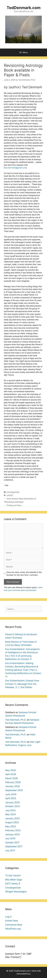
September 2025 (14, 790)
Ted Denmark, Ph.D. (15, 719)
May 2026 (10, 770)
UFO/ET (10, 495)
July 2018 (10, 838)
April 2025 (10, 798)
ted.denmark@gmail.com (15, 168)
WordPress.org (13, 928)
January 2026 (12, 786)
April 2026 (10, 774)
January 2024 (12, 818)
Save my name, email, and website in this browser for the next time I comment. (24, 573)
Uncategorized (13, 492)
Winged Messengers (16, 891)
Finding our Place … (15, 505)
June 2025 (10, 794)
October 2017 (12, 842)
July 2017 (10, 850)
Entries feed (11, 920)
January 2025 (12, 802)
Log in (8, 916)
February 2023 (13, 830)
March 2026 (11, 778)
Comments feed (13, 924)
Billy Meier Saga (13, 879)
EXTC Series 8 (12, 883)
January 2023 (12, 834)
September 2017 (14, 846)
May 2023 (10, 826)
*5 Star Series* (13, 875)
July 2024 (10, 810)
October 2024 (12, 806)
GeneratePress (24, 973)
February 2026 (13, 782)
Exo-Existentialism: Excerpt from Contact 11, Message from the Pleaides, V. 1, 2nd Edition (22, 684)
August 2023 (12, 822)
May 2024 (10, 814)
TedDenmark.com (23, 7)
